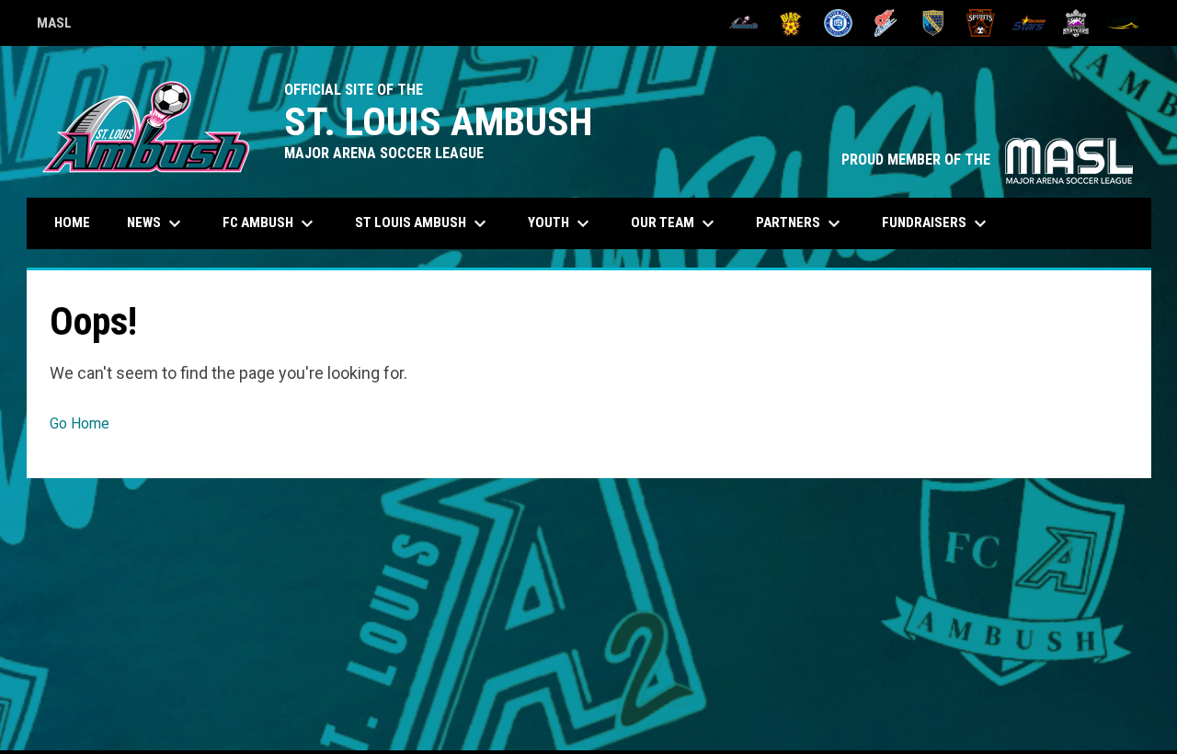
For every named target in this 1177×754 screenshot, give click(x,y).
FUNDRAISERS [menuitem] (936, 223)
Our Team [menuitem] (675, 223)
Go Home (79, 423)
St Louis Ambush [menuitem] (423, 223)
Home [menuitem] (72, 222)
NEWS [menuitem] (156, 223)
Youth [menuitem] (561, 223)
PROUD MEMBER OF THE (987, 159)
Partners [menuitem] (800, 223)
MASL (54, 26)
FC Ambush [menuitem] (270, 223)
